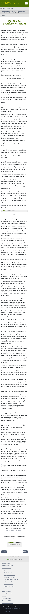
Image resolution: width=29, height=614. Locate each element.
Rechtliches (7, 611)
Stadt (14, 608)
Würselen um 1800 (6, 600)
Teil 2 (3, 588)
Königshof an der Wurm (9, 575)
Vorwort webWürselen (6, 568)
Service (15, 609)
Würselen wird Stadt (8, 584)
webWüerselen (8, 608)
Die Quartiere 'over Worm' (10, 577)
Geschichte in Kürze (6, 563)
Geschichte (20, 609)
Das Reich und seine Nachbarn (11, 579)
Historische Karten (6, 598)
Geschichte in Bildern (6, 591)
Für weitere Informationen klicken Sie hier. (14, 530)
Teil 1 (3, 570)
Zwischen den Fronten (9, 586)
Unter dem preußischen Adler (10, 581)
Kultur (18, 608)
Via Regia (4, 596)
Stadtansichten (8, 609)
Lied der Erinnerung (6, 593)
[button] (26, 3)
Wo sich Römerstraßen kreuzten (11, 572)
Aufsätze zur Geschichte (7, 603)
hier (14, 210)
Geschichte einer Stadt (7, 565)
